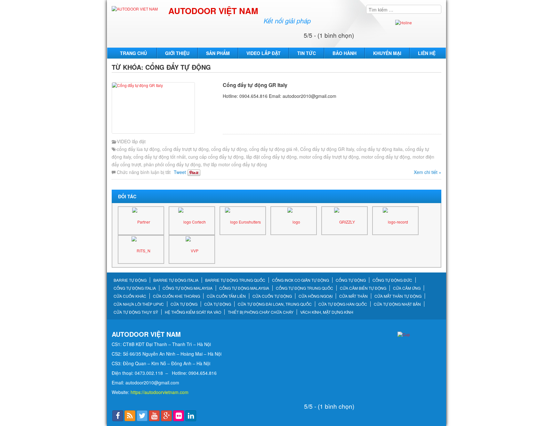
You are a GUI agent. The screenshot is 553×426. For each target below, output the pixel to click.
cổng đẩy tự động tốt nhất (159, 157)
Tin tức (306, 53)
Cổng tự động (351, 280)
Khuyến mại (387, 53)
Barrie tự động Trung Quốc (235, 280)
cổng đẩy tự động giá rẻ (273, 149)
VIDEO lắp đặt (263, 53)
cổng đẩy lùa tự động (138, 149)
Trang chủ (133, 53)
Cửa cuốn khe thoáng (176, 296)
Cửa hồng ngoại (316, 296)
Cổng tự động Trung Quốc (304, 288)
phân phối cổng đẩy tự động (172, 164)
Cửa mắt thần (353, 296)
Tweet (180, 172)
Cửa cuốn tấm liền (226, 296)
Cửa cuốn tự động (272, 296)
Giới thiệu (177, 53)
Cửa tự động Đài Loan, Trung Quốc (275, 304)
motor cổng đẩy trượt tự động (329, 157)
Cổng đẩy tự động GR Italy (255, 85)
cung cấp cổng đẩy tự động (216, 157)
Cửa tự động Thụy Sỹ (136, 312)
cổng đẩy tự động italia (380, 149)
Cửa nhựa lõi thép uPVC (139, 304)
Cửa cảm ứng (407, 288)
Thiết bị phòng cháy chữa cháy (260, 312)
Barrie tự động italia (175, 280)
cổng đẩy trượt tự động (185, 149)
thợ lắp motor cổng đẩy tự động (235, 164)
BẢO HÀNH (345, 53)
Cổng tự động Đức (392, 280)
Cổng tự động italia (135, 288)
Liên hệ (427, 53)
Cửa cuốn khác (130, 296)
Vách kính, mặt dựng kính (326, 312)
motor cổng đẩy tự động (385, 157)
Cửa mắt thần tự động (397, 296)
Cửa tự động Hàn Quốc (342, 304)
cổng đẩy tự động (229, 149)
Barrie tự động (130, 280)
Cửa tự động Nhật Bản (397, 304)
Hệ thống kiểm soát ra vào (193, 312)
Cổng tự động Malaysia (187, 288)
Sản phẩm (218, 53)
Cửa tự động (184, 304)
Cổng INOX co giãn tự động (300, 280)
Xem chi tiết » (427, 172)
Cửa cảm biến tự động (363, 288)
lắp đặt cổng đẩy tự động (271, 157)
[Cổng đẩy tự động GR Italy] (166, 108)
